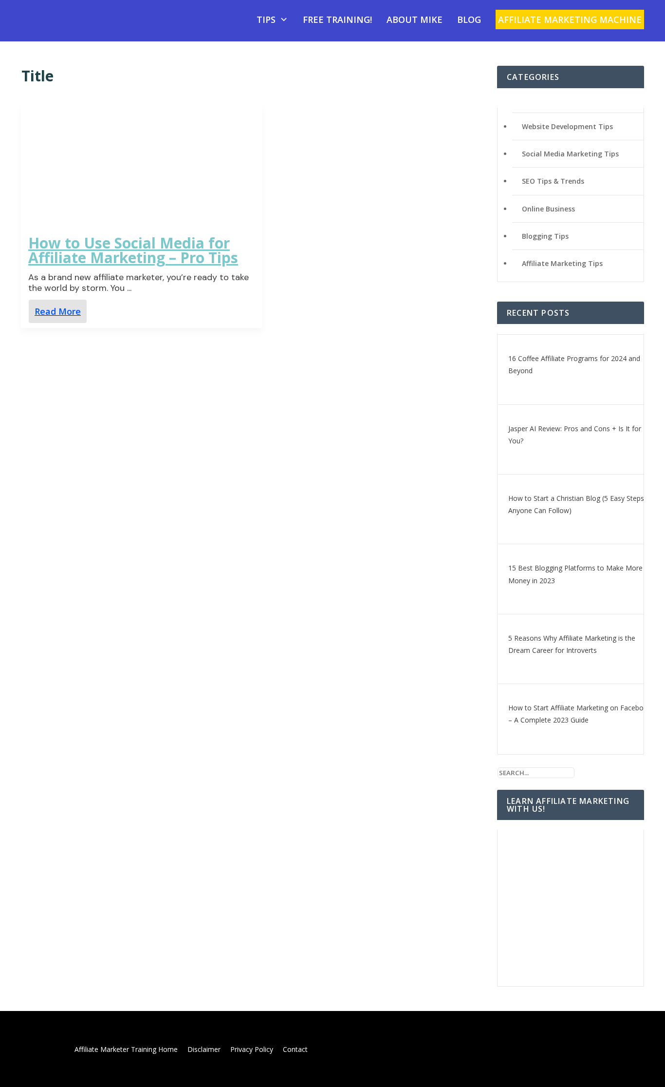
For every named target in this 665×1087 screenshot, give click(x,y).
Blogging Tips (545, 236)
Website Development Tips (567, 126)
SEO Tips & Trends (553, 181)
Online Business (548, 208)
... (129, 288)
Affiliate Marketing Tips (562, 263)
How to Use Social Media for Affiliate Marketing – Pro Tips (133, 250)
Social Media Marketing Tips (570, 153)
